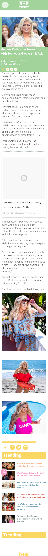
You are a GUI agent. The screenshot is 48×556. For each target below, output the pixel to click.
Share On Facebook (7, 69)
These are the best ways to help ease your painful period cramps (31, 485)
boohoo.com (36, 214)
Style (3, 61)
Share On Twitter (11, 69)
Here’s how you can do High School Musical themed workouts (29, 507)
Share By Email (16, 69)
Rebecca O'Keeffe (12, 64)
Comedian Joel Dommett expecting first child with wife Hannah (30, 519)
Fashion (12, 61)
